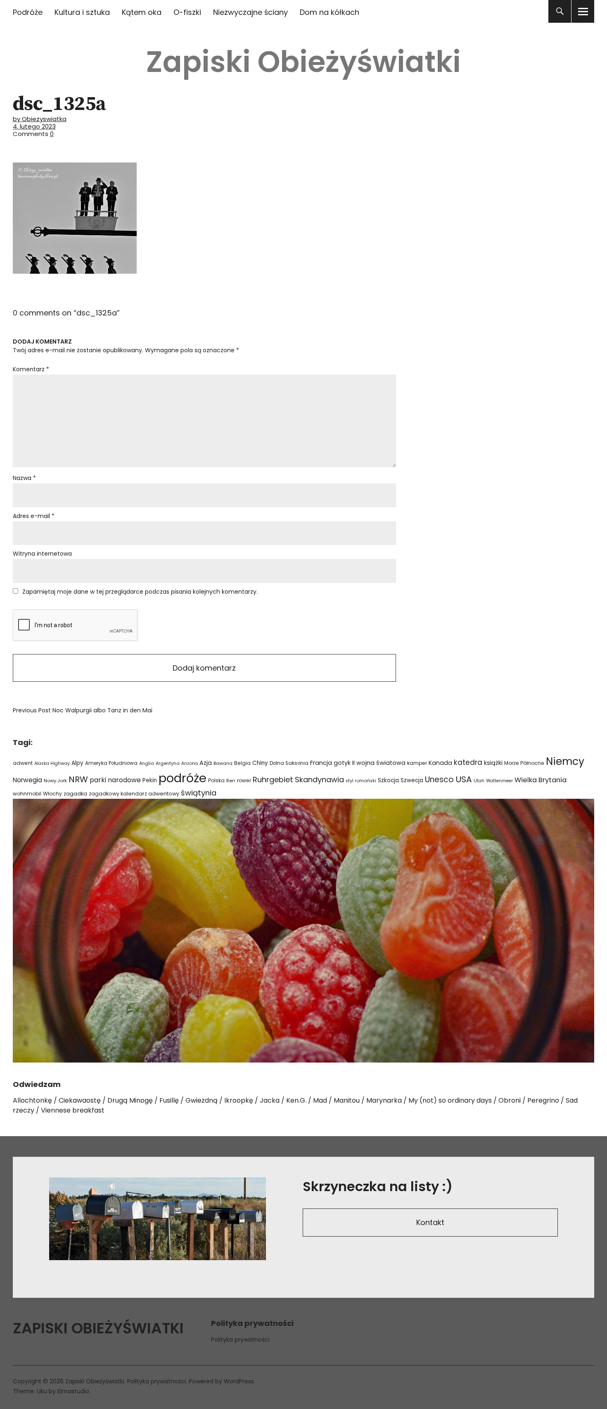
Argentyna (168, 763)
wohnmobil (27, 793)
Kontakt (430, 1222)
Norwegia (27, 780)
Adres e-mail (34, 516)
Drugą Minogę (130, 1100)
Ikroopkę (238, 1100)
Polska (216, 780)
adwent (23, 763)
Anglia (146, 763)
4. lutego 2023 (34, 126)
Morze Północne (524, 763)
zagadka (75, 793)
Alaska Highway (52, 763)
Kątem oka (141, 12)
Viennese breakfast (72, 1110)
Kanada (440, 763)
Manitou (347, 1100)
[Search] (559, 11)
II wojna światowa (378, 763)
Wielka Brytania (541, 780)
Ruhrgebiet (273, 779)
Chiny (260, 763)
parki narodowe (115, 780)
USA (463, 779)
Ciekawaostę (80, 1100)
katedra (468, 762)
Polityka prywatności (240, 1339)
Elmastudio (73, 1391)
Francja (321, 763)
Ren (230, 780)
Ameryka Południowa (111, 763)
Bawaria (222, 763)
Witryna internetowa (42, 553)
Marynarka (384, 1100)
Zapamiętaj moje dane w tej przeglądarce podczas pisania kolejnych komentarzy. (140, 591)
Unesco (439, 779)
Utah (479, 781)
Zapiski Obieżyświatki (303, 61)
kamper (417, 763)
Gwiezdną (201, 1100)
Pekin (149, 780)
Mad (320, 1100)
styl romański (361, 781)
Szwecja (412, 780)
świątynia (198, 793)
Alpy (77, 763)
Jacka (270, 1100)
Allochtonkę (32, 1100)
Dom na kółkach (329, 12)
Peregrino (543, 1100)
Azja (205, 763)
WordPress (239, 1381)
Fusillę (169, 1100)
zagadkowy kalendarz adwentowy (134, 793)
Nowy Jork (55, 780)
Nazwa (24, 478)
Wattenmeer (499, 781)
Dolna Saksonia (289, 763)
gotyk (342, 763)
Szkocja (388, 780)
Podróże (28, 12)
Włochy (52, 793)
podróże (182, 777)
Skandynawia (319, 779)
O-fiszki (187, 12)
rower (244, 780)
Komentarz (31, 369)
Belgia (242, 763)
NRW (78, 779)
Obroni (509, 1100)
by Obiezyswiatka (39, 119)
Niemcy (565, 761)
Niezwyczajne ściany (250, 12)
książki (493, 763)
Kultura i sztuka (82, 12)
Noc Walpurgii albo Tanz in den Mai (82, 710)
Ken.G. (296, 1100)
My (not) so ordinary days (450, 1100)
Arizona (189, 763)
